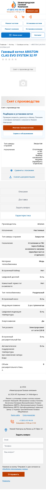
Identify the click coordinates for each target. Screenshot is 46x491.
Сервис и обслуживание (23, 133)
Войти (30, 17)
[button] (16, 17)
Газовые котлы (23, 44)
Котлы (11, 44)
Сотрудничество (29, 415)
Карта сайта (15, 415)
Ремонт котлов (12, 23)
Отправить (13, 474)
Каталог (37, 35)
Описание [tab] (23, 191)
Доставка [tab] (23, 199)
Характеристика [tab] (23, 215)
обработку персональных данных (15, 469)
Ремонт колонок (12, 29)
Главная (3, 44)
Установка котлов (34, 23)
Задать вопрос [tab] (23, 207)
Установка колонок (34, 29)
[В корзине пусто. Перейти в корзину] (23, 17)
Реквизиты (6, 481)
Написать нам (32, 11)
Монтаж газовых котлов (23, 127)
